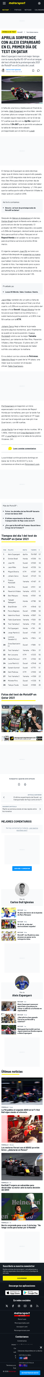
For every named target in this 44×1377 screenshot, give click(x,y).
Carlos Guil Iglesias (13, 69)
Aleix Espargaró (16, 111)
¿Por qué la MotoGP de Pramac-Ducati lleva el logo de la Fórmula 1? (22, 526)
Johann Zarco (7, 326)
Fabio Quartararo (15, 366)
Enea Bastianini (27, 432)
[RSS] (37, 1306)
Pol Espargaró (7, 406)
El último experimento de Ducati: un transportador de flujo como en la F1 (20, 519)
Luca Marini (11, 436)
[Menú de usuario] (39, 3)
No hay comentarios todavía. (22, 829)
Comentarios (22, 1341)
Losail (31, 130)
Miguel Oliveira (27, 309)
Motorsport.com (32, 464)
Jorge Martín (7, 429)
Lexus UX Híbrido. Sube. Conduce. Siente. (21, 292)
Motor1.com (22, 1319)
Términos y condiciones (14, 1365)
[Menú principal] (4, 3)
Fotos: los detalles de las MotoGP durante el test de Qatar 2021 (22, 512)
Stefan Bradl (7, 221)
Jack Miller (6, 299)
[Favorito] (33, 70)
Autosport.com (22, 1327)
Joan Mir (23, 251)
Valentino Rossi (8, 359)
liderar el (21, 218)
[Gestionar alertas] (25, 784)
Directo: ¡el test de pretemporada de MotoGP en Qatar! (20, 209)
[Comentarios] (39, 70)
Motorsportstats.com (22, 1330)
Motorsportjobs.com (22, 1323)
